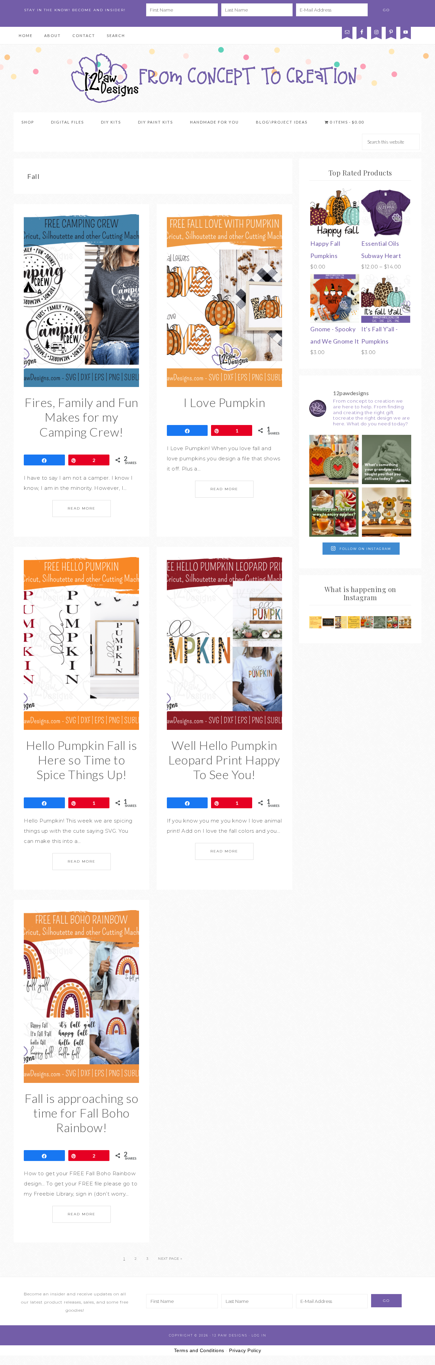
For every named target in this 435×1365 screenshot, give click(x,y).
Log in (258, 1335)
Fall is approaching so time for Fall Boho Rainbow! (81, 1113)
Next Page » (170, 1258)
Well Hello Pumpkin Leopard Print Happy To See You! (224, 760)
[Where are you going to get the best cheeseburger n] (354, 622)
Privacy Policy (278, 20)
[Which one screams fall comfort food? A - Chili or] (315, 622)
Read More (81, 508)
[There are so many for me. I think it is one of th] (386, 459)
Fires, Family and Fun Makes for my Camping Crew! (81, 417)
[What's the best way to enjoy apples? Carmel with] (334, 512)
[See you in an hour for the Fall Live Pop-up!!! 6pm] (334, 459)
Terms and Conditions (199, 1350)
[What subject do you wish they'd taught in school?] (328, 622)
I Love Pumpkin (224, 402)
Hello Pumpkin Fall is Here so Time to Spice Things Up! (81, 760)
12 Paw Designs (217, 78)
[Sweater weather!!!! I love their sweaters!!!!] (386, 512)
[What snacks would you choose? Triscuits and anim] (341, 622)
